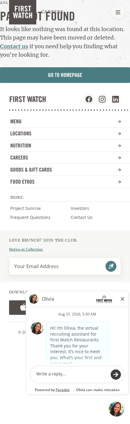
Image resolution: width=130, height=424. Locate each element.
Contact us (14, 46)
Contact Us (82, 217)
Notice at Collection (26, 249)
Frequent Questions (30, 217)
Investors (86, 208)
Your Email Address (36, 266)
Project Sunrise (25, 208)
